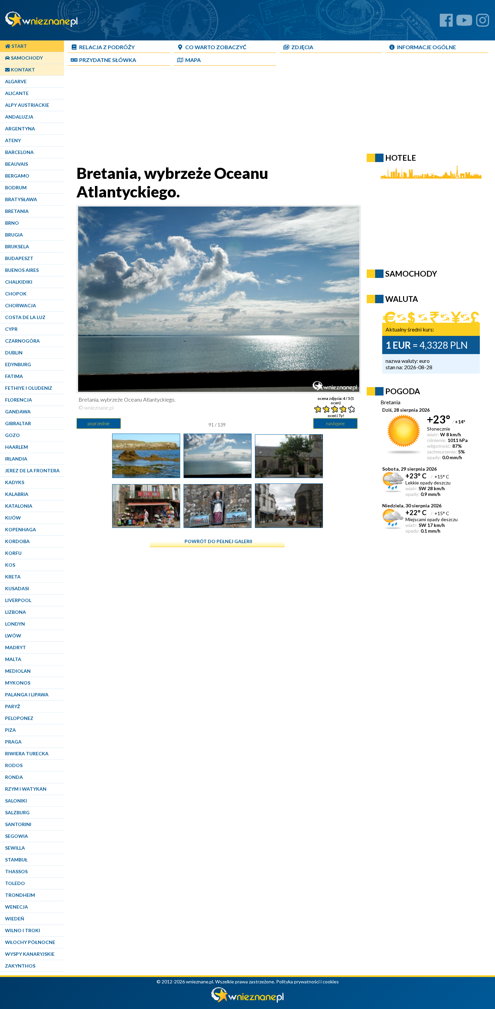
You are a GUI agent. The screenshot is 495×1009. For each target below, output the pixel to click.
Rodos (14, 765)
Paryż (12, 706)
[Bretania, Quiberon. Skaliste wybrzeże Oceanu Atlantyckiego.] (146, 475)
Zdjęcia (302, 47)
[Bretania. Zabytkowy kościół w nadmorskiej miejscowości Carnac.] (289, 475)
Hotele (400, 157)
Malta (13, 659)
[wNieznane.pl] (247, 1001)
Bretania (17, 211)
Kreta (13, 576)
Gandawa (18, 411)
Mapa (193, 60)
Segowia (16, 836)
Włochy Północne (30, 942)
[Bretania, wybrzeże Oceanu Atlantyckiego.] (218, 475)
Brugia (14, 235)
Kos (10, 565)
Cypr (11, 329)
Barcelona (19, 152)
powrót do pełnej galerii (218, 541)
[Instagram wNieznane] (482, 22)
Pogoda (402, 391)
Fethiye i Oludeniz (28, 388)
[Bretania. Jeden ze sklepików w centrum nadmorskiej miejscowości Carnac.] (146, 525)
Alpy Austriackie (27, 105)
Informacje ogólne (426, 47)
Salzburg (17, 812)
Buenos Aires (22, 270)
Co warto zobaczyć (215, 47)
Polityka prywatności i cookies (307, 981)
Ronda (14, 777)
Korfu (13, 553)
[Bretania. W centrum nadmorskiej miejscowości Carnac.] (289, 525)
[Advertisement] (230, 116)
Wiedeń (14, 918)
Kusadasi (17, 588)
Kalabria (16, 494)
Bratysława (21, 199)
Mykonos (17, 683)
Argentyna (20, 128)
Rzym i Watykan (25, 789)
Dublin (14, 352)
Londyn (15, 624)
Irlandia (16, 459)
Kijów (13, 518)
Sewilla (15, 848)
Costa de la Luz (25, 317)
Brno (12, 223)
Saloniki (16, 800)
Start (18, 46)
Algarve (16, 81)
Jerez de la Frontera (32, 470)
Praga (13, 742)
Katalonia (18, 506)
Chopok (16, 293)
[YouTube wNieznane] (464, 22)
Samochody (26, 58)
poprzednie (99, 423)
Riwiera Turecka (26, 753)
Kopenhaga (20, 529)
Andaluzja (19, 117)
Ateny (13, 140)
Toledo (15, 883)
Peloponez (19, 718)
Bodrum (16, 187)
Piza (10, 730)
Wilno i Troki (22, 930)
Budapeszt (19, 258)
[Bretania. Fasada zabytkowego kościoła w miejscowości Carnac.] (218, 525)
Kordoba (17, 541)
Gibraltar (18, 423)
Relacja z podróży (107, 47)
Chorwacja (20, 305)
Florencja (18, 400)
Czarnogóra (22, 341)
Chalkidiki (18, 282)
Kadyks (14, 482)
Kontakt (22, 69)
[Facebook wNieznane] (446, 22)
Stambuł (16, 859)
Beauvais (16, 164)
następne (335, 423)
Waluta (401, 299)
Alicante (17, 93)
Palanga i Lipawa (26, 694)
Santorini (18, 824)
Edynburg (18, 364)
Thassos (16, 871)
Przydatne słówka (107, 60)
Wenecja (16, 907)
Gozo (12, 435)
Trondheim (20, 895)
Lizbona (15, 612)
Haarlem (16, 447)
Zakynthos (20, 966)
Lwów (13, 635)
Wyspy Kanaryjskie (30, 954)
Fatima (14, 376)
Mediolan (18, 671)
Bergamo (17, 176)
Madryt (15, 647)
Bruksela (17, 246)
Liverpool (18, 600)
